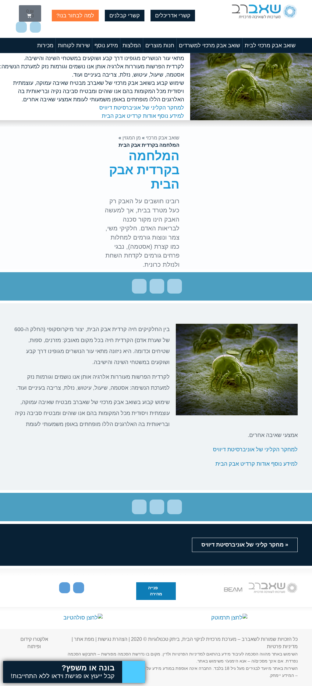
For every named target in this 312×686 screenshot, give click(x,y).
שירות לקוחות (74, 45)
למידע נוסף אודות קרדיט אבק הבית (143, 116)
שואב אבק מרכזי (162, 137)
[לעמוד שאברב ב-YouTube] (35, 27)
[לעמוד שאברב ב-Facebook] (21, 27)
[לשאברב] (264, 12)
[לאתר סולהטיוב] (83, 618)
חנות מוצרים (159, 45)
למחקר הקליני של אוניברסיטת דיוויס (141, 108)
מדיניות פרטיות (282, 646)
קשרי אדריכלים (172, 16)
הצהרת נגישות (112, 639)
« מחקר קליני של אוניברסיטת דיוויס (244, 545)
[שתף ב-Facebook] (157, 286)
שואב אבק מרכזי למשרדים (209, 45)
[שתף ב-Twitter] (174, 286)
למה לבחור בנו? (75, 16)
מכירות (45, 45)
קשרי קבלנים (124, 16)
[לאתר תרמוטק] (229, 618)
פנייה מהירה (155, 591)
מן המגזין (131, 137)
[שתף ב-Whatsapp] (139, 286)
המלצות (131, 45)
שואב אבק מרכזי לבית (270, 45)
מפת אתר (84, 639)
